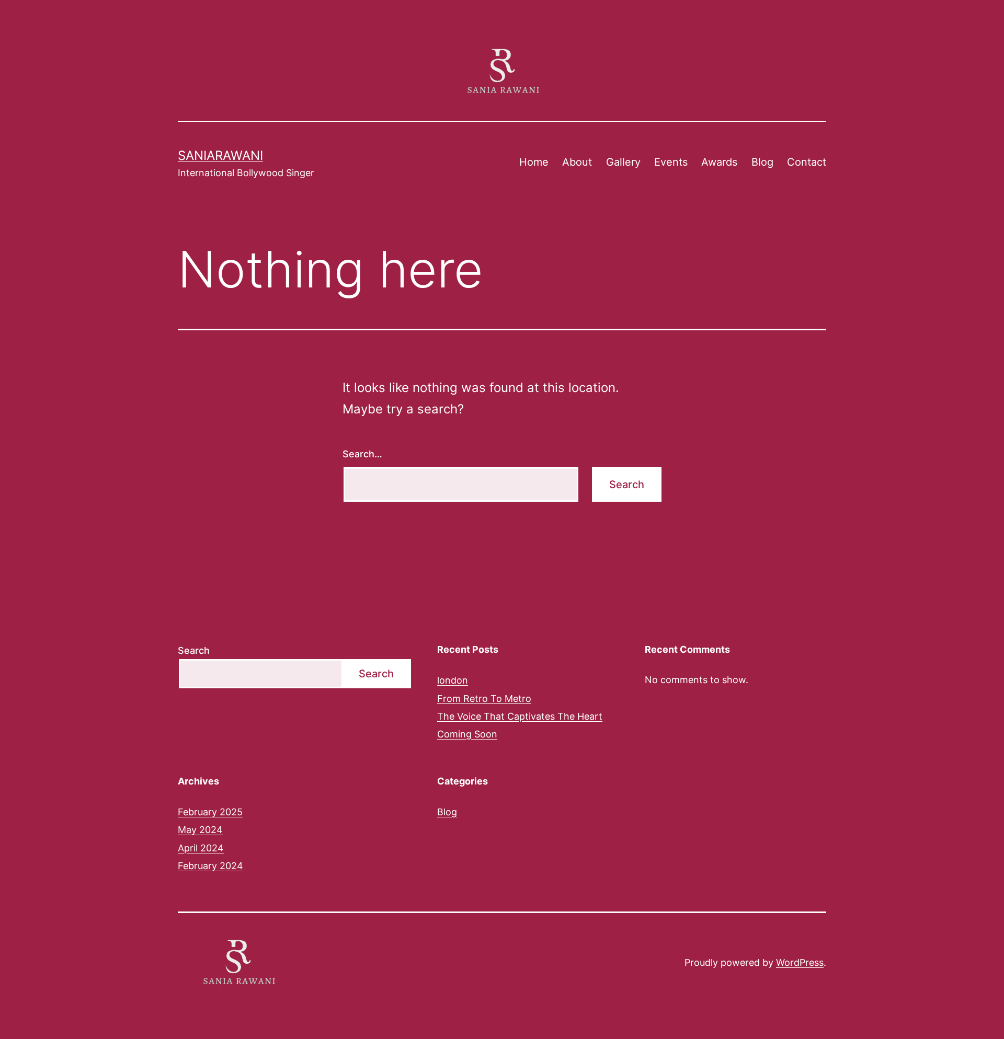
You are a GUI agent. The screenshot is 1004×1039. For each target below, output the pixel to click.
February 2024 (210, 865)
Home (534, 162)
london (452, 680)
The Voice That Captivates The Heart (519, 716)
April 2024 (201, 847)
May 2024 (200, 829)
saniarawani (220, 155)
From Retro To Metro (484, 698)
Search (194, 650)
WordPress (800, 962)
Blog (762, 162)
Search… (362, 453)
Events (671, 162)
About (577, 162)
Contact (806, 162)
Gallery (623, 162)
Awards (719, 162)
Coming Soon (467, 734)
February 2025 (210, 811)
